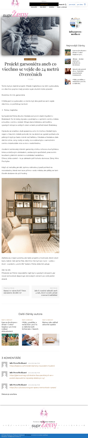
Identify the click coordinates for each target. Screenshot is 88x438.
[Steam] (82, 425)
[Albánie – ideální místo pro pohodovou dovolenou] (68, 61)
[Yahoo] (50, 428)
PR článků (28, 435)
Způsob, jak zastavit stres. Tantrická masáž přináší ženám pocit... (79, 72)
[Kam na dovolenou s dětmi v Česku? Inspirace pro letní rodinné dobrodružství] (68, 53)
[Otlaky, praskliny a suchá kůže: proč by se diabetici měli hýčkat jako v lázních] (68, 81)
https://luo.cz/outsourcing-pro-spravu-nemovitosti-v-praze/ (33, 388)
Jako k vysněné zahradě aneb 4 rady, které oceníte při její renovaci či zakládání (46, 292)
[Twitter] (38, 428)
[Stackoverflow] (79, 425)
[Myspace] (51, 425)
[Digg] (16, 425)
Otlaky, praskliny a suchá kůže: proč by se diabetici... (79, 81)
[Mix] (49, 425)
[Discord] (19, 425)
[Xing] (58, 428)
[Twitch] (35, 428)
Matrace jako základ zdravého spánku (50, 323)
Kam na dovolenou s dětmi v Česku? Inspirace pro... (79, 52)
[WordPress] (48, 428)
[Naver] (54, 425)
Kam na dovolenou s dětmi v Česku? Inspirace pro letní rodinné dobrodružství (9, 326)
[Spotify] (77, 425)
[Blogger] (6, 425)
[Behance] (3, 425)
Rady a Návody (30, 59)
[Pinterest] (61, 425)
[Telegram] (84, 425)
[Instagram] (41, 425)
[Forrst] (36, 425)
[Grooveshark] (39, 425)
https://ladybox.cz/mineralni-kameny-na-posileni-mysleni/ (32, 366)
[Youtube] (55, 428)
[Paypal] (59, 425)
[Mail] (46, 425)
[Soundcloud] (74, 425)
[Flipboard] (34, 425)
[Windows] (45, 428)
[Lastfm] (44, 425)
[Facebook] (29, 425)
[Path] (56, 425)
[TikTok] (30, 428)
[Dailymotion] (8, 425)
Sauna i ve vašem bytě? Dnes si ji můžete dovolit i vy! (15, 291)
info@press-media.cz (75, 32)
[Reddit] (64, 425)
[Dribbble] (21, 425)
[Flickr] (31, 425)
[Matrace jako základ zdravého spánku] (50, 340)
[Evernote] (26, 425)
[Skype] (71, 425)
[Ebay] (24, 425)
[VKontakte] (43, 428)
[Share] (69, 425)
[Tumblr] (33, 428)
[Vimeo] (40, 428)
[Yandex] (53, 428)
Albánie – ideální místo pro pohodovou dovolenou (78, 62)
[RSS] (66, 425)
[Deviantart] (13, 425)
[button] (63, 4)
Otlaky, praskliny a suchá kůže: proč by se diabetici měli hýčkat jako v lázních (30, 325)
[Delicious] (11, 425)
